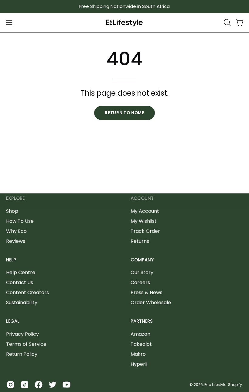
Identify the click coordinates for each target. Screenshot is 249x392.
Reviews (15, 240)
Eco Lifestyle (215, 384)
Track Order (145, 230)
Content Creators (27, 292)
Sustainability (21, 302)
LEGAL (12, 321)
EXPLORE (15, 198)
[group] (124, 6)
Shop (12, 210)
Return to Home (124, 113)
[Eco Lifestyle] (124, 23)
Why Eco (16, 230)
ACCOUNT (142, 198)
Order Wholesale (151, 302)
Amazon (140, 334)
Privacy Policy (22, 334)
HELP (11, 260)
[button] (226, 22)
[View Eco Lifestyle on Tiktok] (24, 384)
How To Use (20, 220)
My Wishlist (144, 220)
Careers (140, 282)
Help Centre (20, 272)
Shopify (235, 384)
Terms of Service (26, 344)
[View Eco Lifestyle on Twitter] (52, 384)
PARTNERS (142, 321)
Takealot (141, 344)
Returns (140, 240)
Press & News (146, 292)
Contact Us (19, 282)
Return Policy (21, 354)
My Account (145, 210)
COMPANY (142, 260)
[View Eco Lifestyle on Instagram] (10, 384)
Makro (138, 354)
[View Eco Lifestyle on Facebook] (38, 384)
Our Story (142, 272)
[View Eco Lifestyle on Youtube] (66, 384)
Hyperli (139, 364)
